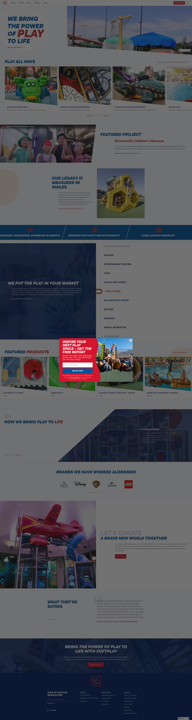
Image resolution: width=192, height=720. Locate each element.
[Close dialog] (130, 340)
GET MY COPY (77, 371)
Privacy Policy (75, 377)
